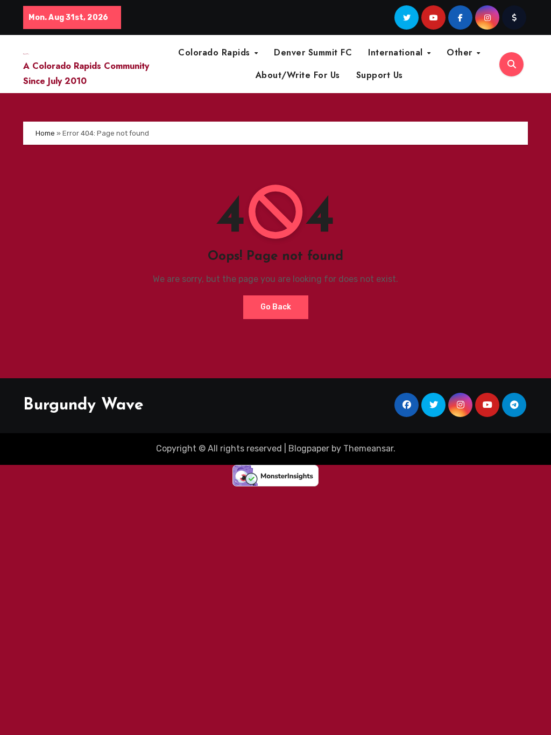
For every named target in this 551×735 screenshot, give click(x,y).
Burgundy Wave (83, 405)
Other (461, 52)
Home (45, 133)
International (397, 52)
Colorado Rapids (215, 52)
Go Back (275, 307)
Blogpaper (308, 448)
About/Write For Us (298, 75)
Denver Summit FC (313, 52)
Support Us (379, 75)
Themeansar (368, 448)
